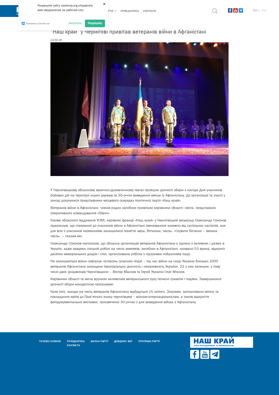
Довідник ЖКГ (123, 341)
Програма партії (149, 341)
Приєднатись (130, 10)
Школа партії (99, 341)
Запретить (75, 23)
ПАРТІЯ (109, 10)
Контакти (149, 10)
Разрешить (95, 23)
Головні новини (50, 341)
